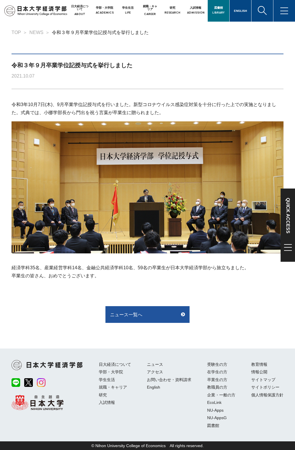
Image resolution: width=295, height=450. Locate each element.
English (153, 387)
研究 (103, 395)
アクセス (155, 372)
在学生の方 (217, 372)
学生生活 (107, 379)
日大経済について (115, 364)
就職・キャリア (113, 387)
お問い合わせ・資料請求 (169, 379)
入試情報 (107, 402)
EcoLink (214, 402)
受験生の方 (217, 364)
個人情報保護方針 (267, 395)
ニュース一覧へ (126, 314)
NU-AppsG (217, 417)
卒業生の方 (217, 379)
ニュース (155, 364)
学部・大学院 (111, 372)
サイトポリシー (265, 387)
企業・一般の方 (221, 395)
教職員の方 (217, 387)
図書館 (213, 425)
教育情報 (259, 364)
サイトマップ (263, 379)
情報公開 (259, 372)
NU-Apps (215, 410)
